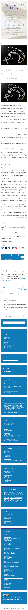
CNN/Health (6, 556)
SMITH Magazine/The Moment (10, 523)
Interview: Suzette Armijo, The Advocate (11, 499)
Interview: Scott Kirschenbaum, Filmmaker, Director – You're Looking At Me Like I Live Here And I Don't (14, 498)
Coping (22, 255)
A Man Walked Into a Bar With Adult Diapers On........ (13, 412)
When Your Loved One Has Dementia (11, 440)
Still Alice (6, 431)
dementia (18, 257)
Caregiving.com (7, 554)
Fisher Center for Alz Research (10, 565)
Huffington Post (7, 519)
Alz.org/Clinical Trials (8, 540)
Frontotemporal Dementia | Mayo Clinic (11, 566)
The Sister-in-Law (7, 480)
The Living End (7, 434)
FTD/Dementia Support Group (9, 567)
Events (5, 561)
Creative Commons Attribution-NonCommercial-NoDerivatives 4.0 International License (13, 599)
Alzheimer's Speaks (8, 543)
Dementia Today (7, 558)
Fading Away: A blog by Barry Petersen (11, 562)
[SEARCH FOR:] (14, 322)
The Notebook (7, 456)
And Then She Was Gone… (9, 387)
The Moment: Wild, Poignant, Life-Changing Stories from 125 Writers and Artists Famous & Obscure (13, 436)
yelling (7, 105)
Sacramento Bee (7, 521)
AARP (5, 534)
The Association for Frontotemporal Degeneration (13, 578)
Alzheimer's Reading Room (9, 541)
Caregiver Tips (7, 337)
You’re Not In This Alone (5, 286)
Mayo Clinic (6, 569)
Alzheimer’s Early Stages (9, 423)
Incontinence (6, 343)
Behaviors (16, 255)
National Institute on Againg (9, 575)
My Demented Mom (14, 6)
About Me (6, 334)
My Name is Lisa (7, 452)
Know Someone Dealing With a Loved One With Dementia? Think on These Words (21, 287)
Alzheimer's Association (8, 514)
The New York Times (8, 579)
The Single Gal (7, 479)
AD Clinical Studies (7, 537)
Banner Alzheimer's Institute (9, 549)
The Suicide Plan (7, 459)
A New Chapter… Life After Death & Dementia (12, 386)
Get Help (6, 342)
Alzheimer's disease (7, 255)
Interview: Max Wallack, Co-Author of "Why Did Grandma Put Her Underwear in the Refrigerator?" (13, 494)
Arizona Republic (7, 517)
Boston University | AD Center (9, 552)
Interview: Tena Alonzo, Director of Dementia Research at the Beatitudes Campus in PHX (14, 501)
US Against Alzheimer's (8, 583)
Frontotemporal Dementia (9, 341)
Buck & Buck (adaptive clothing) (10, 553)
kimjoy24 (6, 299)
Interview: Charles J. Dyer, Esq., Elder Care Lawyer (13, 492)
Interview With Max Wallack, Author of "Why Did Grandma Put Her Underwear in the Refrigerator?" (13, 406)
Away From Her (7, 451)
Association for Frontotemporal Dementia (12, 548)
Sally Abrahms (7, 576)
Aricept (5, 547)
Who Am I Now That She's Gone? (10, 409)
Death (12, 257)
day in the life (5, 257)
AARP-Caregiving (7, 535)
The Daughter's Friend (8, 473)
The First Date (7, 476)
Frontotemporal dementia (8, 259)
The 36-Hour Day (7, 433)
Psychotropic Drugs (7, 347)
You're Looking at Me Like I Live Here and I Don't (13, 460)
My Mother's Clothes (8, 430)
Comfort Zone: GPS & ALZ (9, 557)
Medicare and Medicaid (8, 571)
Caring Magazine (7, 518)
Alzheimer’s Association (8, 545)
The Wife (6, 481)
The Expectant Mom (8, 475)
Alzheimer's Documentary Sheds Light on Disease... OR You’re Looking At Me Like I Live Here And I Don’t (14, 408)
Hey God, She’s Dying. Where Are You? (11, 391)
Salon (5, 522)
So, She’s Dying (7, 392)
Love (17, 259)
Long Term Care (7, 346)
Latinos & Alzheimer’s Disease (9, 345)
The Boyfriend (7, 472)
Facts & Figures (7, 338)
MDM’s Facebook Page (8, 570)
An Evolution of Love (8, 424)
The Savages (6, 457)
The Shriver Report (7, 580)
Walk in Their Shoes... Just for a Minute (11, 411)
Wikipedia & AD (7, 587)
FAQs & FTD (6, 339)
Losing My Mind (7, 429)
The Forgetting (7, 455)
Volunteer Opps (7, 584)
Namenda (6, 574)
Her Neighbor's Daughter (8, 471)
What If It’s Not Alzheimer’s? (9, 439)
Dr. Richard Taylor (7, 560)
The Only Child (7, 477)
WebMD (5, 585)
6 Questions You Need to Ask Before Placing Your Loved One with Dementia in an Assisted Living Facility (14, 404)
